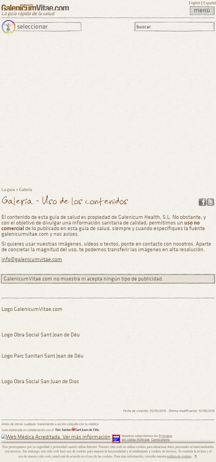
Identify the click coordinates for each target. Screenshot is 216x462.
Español (209, 3)
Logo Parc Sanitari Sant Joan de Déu (42, 356)
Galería (25, 189)
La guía (8, 189)
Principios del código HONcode (147, 437)
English (194, 3)
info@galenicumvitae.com (31, 259)
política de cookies (179, 456)
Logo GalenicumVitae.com (31, 309)
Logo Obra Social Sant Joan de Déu (40, 335)
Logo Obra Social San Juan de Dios (40, 381)
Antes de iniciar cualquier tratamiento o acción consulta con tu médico (49, 424)
